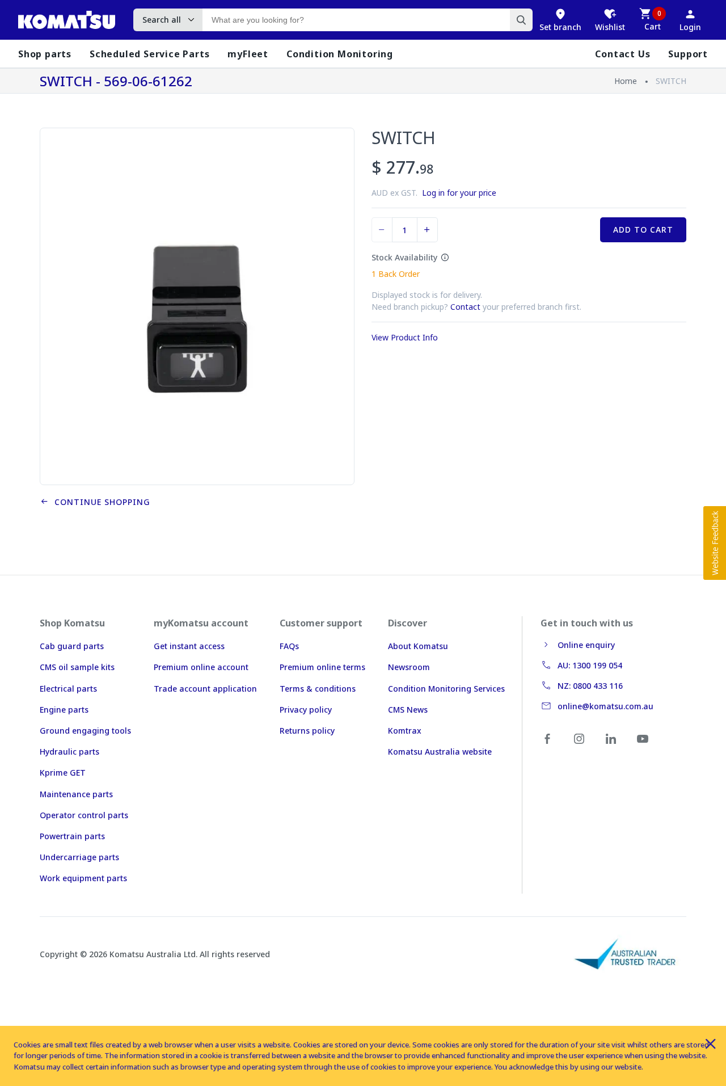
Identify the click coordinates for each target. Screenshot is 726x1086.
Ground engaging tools (85, 730)
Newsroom (409, 667)
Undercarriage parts (79, 857)
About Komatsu (418, 646)
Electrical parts (68, 688)
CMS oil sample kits (77, 667)
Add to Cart (643, 229)
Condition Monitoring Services (446, 688)
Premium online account (201, 667)
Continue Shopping (99, 501)
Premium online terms (322, 667)
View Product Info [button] (405, 337)
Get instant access (189, 646)
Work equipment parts (83, 878)
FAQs (289, 646)
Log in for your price (459, 192)
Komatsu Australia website (440, 751)
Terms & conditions (318, 688)
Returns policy (307, 730)
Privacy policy (306, 709)
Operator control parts (84, 815)
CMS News (408, 709)
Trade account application (205, 688)
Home (625, 80)
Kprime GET (63, 772)
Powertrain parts (72, 836)
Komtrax (404, 730)
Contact (465, 306)
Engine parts (64, 709)
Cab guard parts (72, 646)
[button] (714, 543)
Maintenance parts (76, 794)
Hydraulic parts (69, 751)
